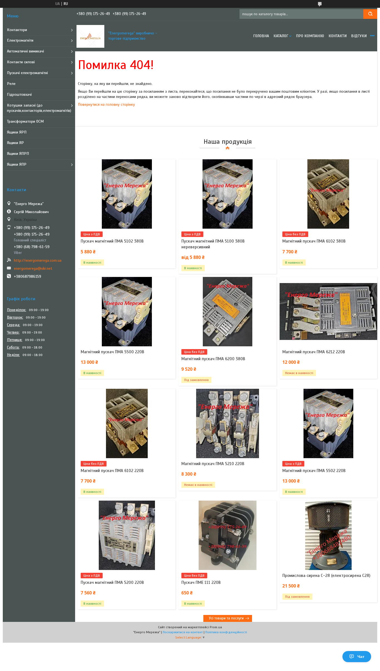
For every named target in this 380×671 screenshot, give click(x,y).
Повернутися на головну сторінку (106, 104)
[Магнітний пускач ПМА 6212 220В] (328, 311)
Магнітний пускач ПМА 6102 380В (314, 241)
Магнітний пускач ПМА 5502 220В (314, 470)
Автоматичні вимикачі (25, 51)
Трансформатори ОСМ (25, 121)
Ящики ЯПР (16, 164)
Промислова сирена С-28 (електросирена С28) (326, 575)
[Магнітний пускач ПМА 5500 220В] (127, 311)
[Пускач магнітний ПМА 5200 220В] (127, 535)
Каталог (280, 36)
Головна (261, 36)
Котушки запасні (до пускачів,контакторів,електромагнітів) (39, 108)
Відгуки (359, 36)
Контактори (17, 29)
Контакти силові (21, 62)
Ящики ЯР (15, 142)
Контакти (338, 36)
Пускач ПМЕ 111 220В (201, 582)
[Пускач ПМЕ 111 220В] (227, 535)
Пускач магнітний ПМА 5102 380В (112, 241)
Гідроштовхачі (19, 94)
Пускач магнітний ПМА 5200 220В (112, 582)
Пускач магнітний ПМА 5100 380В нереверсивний (213, 244)
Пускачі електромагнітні (27, 72)
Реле (11, 83)
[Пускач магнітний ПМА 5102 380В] (127, 194)
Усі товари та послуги (226, 618)
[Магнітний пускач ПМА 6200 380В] (227, 311)
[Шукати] (370, 14)
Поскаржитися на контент (183, 632)
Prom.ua (216, 627)
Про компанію (310, 36)
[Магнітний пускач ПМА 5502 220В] (328, 423)
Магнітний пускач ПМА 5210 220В (212, 463)
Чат (360, 656)
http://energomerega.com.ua (37, 260)
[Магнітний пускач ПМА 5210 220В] (227, 423)
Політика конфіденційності (226, 632)
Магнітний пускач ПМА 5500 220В (112, 351)
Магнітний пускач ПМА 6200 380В (213, 358)
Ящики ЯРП (16, 132)
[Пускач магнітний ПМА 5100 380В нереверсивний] (227, 194)
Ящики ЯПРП (18, 153)
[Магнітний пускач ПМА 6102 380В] (328, 194)
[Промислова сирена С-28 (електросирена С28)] (328, 535)
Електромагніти (20, 40)
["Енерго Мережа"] (90, 36)
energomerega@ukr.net (33, 268)
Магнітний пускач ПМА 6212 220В (313, 351)
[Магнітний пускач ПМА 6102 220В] (127, 423)
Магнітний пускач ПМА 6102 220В (112, 470)
